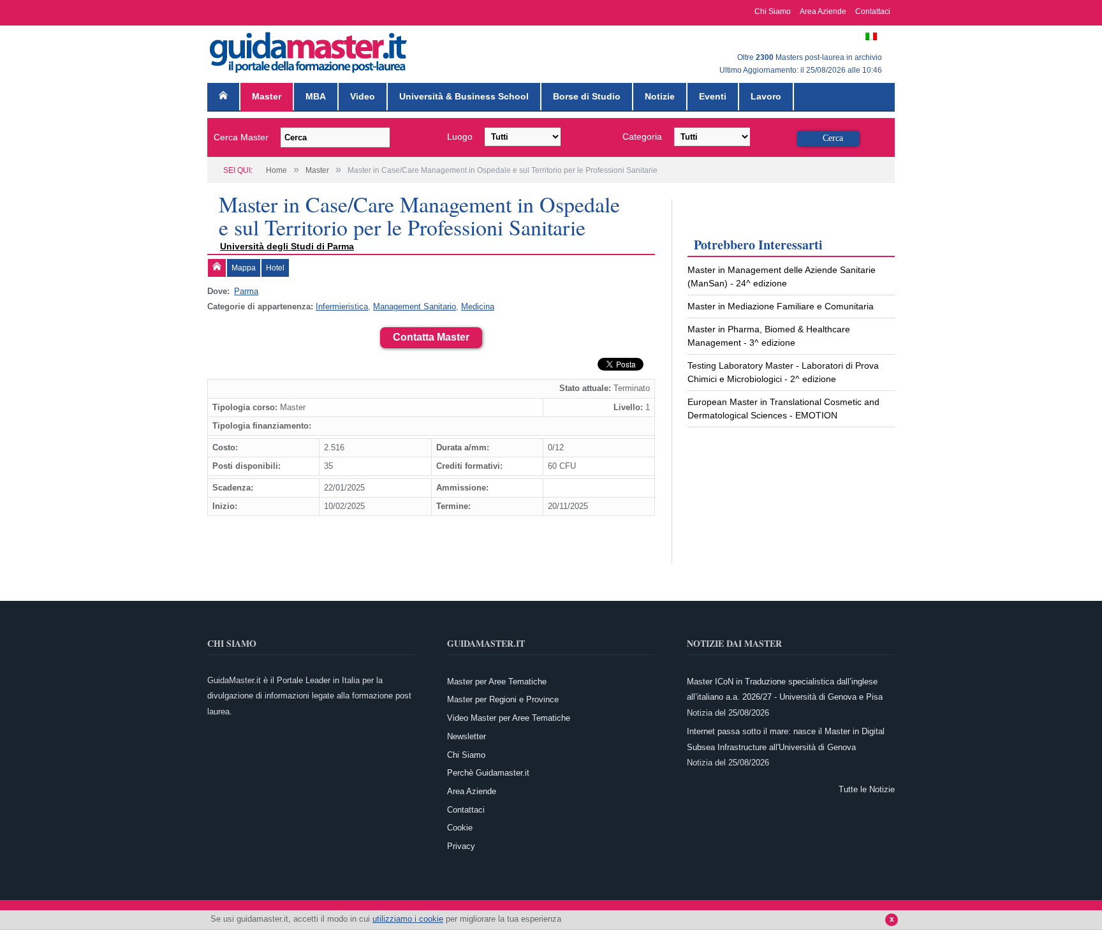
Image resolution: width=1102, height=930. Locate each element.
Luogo (460, 136)
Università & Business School (464, 96)
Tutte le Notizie (867, 789)
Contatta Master (431, 337)
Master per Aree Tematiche (497, 681)
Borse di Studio (587, 96)
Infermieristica (342, 306)
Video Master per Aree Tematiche (508, 718)
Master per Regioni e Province (503, 699)
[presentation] (216, 267)
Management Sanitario (414, 306)
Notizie (660, 96)
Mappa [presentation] (243, 267)
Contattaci (872, 11)
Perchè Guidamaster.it (488, 773)
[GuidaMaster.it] (309, 49)
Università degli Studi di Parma (287, 246)
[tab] (217, 268)
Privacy (461, 846)
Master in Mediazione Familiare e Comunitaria (780, 306)
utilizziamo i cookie (407, 919)
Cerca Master (241, 137)
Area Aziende (823, 11)
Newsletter (466, 736)
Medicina (477, 306)
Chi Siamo (772, 11)
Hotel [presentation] (275, 267)
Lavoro (766, 96)
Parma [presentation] (246, 291)
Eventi (712, 96)
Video (362, 96)
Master (266, 96)
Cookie (460, 827)
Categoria (642, 136)
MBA (315, 96)
